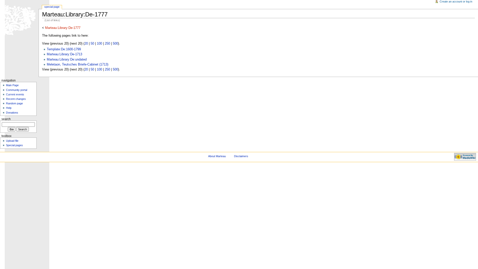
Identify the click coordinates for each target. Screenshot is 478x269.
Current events (15, 94)
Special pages (14, 145)
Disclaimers (241, 156)
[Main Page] (19, 19)
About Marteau (217, 156)
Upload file (12, 140)
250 (107, 43)
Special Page (52, 6)
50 (92, 43)
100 (99, 43)
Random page (14, 103)
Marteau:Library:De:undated (67, 59)
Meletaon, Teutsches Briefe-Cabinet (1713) (77, 64)
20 (86, 43)
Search (6, 119)
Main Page (12, 85)
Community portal (16, 89)
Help (8, 107)
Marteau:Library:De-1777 (62, 28)
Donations (12, 112)
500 (115, 43)
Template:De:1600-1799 (64, 49)
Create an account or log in (456, 1)
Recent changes (16, 98)
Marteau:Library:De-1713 (64, 54)
